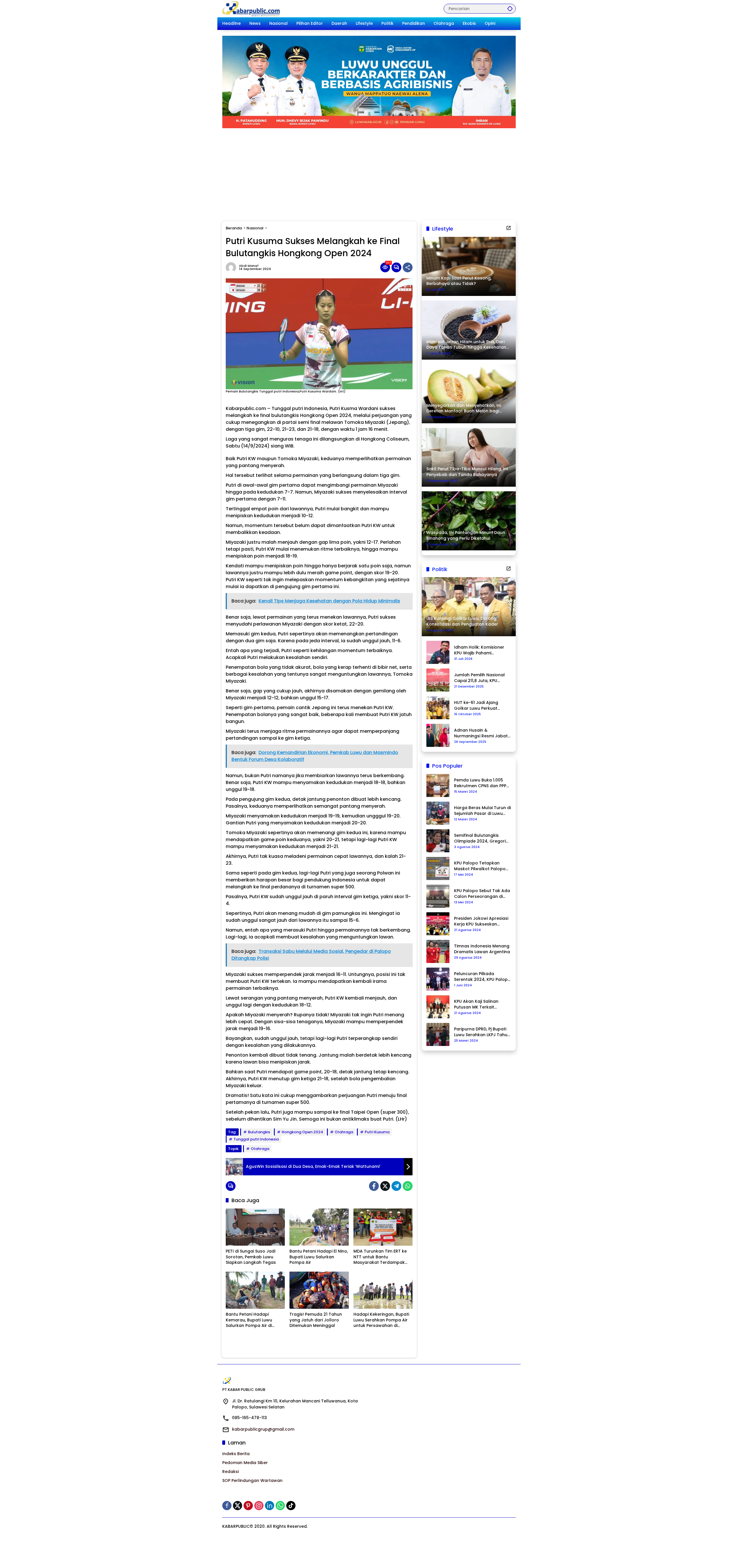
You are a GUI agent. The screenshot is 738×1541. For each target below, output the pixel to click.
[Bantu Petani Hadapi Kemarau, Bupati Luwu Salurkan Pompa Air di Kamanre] (255, 1290)
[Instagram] (258, 1505)
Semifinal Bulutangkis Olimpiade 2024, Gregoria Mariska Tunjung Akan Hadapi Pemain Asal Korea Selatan (482, 838)
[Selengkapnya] (508, 228)
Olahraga (344, 1132)
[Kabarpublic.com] (251, 8)
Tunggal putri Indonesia (256, 1139)
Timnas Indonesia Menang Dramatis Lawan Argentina (482, 949)
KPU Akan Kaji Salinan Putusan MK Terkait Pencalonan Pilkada (476, 1004)
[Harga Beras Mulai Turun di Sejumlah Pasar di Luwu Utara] (437, 813)
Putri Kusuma (377, 1132)
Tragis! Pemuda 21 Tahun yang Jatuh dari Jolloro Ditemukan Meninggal (315, 1320)
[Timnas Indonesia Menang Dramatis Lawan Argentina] (437, 951)
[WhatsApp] (408, 1186)
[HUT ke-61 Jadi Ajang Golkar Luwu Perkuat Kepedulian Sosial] (437, 707)
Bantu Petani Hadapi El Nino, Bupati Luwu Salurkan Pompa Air (318, 1257)
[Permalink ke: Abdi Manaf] (232, 267)
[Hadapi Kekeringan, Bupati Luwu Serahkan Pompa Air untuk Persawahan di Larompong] (383, 1290)
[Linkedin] (269, 1505)
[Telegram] (396, 1186)
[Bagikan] (408, 267)
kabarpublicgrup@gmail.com (263, 1429)
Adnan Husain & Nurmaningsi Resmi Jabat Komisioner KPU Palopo (481, 733)
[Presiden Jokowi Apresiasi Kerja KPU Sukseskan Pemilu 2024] (437, 923)
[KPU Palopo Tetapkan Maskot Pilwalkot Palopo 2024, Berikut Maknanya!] (437, 868)
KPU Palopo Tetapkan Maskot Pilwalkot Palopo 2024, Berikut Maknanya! (480, 866)
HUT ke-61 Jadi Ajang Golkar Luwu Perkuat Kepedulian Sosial (476, 705)
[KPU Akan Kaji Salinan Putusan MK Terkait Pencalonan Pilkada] (437, 1006)
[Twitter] (385, 1186)
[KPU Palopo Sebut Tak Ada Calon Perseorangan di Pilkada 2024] (437, 896)
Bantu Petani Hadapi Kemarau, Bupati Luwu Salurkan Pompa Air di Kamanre (249, 1320)
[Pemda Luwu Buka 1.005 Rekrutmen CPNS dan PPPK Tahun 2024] (437, 785)
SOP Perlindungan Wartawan (252, 1480)
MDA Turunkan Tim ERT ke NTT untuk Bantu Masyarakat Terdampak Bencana (380, 1257)
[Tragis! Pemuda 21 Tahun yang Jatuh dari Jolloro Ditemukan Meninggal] (319, 1290)
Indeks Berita (236, 1454)
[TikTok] (290, 1505)
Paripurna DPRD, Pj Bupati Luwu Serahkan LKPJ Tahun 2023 (482, 1032)
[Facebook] (374, 1186)
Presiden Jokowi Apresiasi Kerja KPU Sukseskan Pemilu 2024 (481, 921)
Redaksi (230, 1471)
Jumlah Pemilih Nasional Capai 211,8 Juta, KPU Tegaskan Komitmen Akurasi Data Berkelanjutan (479, 677)
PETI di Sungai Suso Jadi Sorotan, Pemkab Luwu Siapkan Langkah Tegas (251, 1257)
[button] (510, 8)
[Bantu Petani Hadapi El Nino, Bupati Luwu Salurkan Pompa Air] (319, 1227)
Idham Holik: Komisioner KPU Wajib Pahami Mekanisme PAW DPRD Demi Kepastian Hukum (479, 650)
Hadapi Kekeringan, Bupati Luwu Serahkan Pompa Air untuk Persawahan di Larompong (381, 1320)
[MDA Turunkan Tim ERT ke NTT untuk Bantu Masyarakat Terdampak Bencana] (383, 1227)
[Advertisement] (369, 171)
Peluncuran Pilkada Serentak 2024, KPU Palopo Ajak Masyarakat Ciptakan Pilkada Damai (482, 976)
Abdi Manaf (249, 265)
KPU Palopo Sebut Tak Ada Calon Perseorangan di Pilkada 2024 (482, 893)
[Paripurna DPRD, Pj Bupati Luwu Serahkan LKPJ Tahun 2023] (437, 1034)
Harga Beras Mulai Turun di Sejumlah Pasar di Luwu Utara (482, 810)
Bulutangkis (259, 1132)
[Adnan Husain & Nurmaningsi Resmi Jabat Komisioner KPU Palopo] (437, 735)
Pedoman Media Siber (245, 1463)
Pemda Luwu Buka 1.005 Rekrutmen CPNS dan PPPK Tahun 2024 (481, 783)
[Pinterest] (248, 1505)
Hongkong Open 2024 (302, 1132)
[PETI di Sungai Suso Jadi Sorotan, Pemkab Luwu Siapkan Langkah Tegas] (255, 1227)
